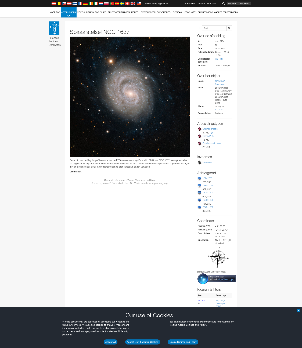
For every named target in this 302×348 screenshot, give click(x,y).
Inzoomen (207, 162)
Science (232, 3)
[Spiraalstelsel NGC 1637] (130, 97)
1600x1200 (208, 192)
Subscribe (190, 3)
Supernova (220, 84)
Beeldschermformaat (212, 143)
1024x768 (207, 178)
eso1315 (219, 59)
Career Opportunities (226, 12)
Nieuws (90, 12)
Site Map (211, 3)
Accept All (110, 341)
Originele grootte (210, 129)
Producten (190, 12)
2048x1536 (208, 207)
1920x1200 (208, 200)
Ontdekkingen (148, 12)
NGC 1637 (220, 81)
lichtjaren (219, 109)
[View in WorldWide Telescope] (216, 278)
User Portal (244, 3)
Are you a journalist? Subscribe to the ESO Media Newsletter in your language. (130, 183)
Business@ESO (205, 12)
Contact (201, 3)
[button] (212, 132)
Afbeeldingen (68, 12)
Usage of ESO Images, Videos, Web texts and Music (130, 180)
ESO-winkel (101, 12)
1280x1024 (208, 185)
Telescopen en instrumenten (123, 12)
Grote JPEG (208, 136)
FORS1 (219, 306)
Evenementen (164, 12)
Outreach (178, 12)
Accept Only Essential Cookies (142, 341)
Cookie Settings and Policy (183, 341)
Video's (81, 12)
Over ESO (55, 12)
